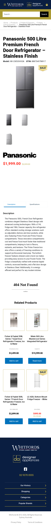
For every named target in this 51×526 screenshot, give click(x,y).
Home (6, 23)
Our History (25, 485)
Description (11, 204)
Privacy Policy (16, 522)
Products (14, 23)
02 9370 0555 (26, 475)
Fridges (40, 23)
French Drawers (9, 25)
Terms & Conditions (35, 522)
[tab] (15, 204)
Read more (37, 361)
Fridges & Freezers (27, 23)
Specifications (34, 204)
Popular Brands (25, 503)
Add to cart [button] (13, 361)
